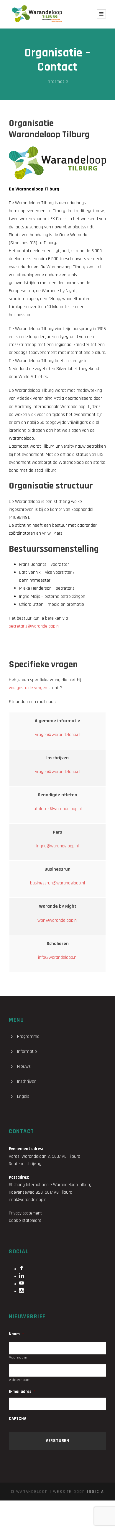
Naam (16, 1334)
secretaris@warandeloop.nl (34, 626)
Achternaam (20, 1380)
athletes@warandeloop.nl (58, 809)
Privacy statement (25, 1213)
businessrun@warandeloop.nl (57, 883)
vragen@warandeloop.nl (57, 735)
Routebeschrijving (25, 1164)
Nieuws (24, 1066)
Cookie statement (25, 1220)
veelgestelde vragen (28, 688)
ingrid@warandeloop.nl (57, 846)
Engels (23, 1096)
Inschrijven (27, 1081)
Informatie (57, 81)
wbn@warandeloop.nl (57, 920)
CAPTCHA (17, 1418)
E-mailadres (22, 1391)
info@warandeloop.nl (57, 957)
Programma (28, 1036)
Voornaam (18, 1357)
